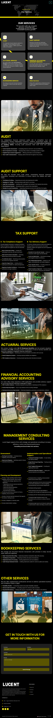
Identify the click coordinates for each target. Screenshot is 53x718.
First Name (6, 647)
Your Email (5, 652)
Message (5, 657)
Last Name (29, 647)
